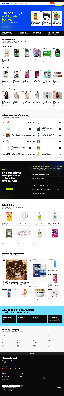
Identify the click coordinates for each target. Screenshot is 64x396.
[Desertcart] (5, 3)
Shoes (18, 344)
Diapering (18, 335)
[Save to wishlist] (10, 49)
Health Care (3, 336)
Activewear (18, 345)
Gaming (49, 339)
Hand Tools (34, 347)
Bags (18, 346)
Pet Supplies (50, 344)
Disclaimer (60, 389)
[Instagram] (57, 367)
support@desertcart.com (46, 378)
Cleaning (3, 347)
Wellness (3, 5)
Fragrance (3, 339)
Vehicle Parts (34, 345)
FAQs (61, 390)
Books (49, 347)
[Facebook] (61, 367)
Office (49, 345)
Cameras (49, 340)
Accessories (50, 335)
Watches (18, 347)
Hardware (34, 344)
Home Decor (8, 5)
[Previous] (3, 26)
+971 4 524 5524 (44, 382)
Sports (49, 346)
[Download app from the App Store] (11, 390)
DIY (21, 5)
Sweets (34, 340)
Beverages (34, 336)
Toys (18, 339)
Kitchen (3, 344)
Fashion (18, 5)
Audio (49, 336)
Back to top (32, 353)
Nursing (18, 336)
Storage (3, 346)
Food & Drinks (13, 5)
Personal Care (4, 335)
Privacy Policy (59, 387)
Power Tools (34, 346)
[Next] (7, 26)
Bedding (3, 345)
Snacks (34, 335)
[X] (59, 367)
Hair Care (3, 340)
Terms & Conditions (58, 385)
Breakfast (34, 339)
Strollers (18, 340)
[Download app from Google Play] (5, 390)
